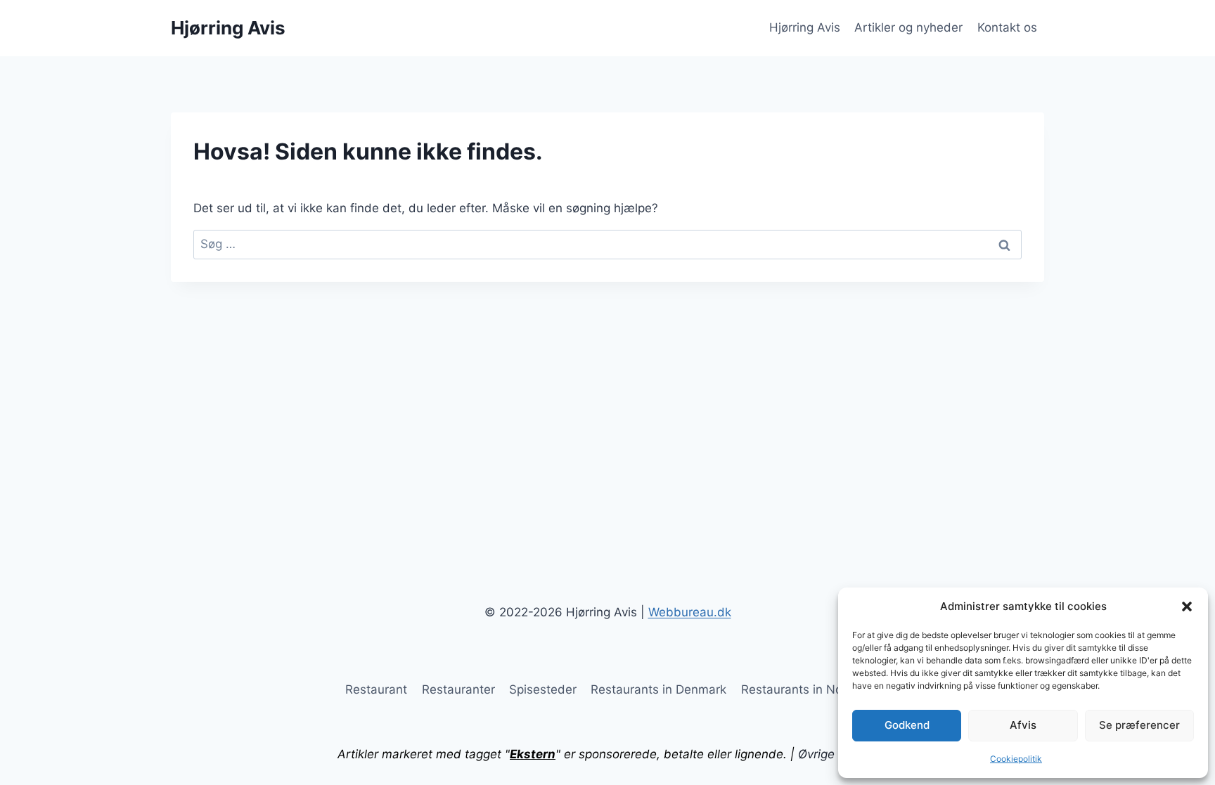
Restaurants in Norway (805, 689)
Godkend (907, 725)
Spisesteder (543, 689)
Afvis (1023, 725)
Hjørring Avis (804, 27)
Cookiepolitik (1016, 758)
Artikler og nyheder (908, 27)
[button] (1187, 606)
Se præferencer (1139, 725)
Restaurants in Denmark (658, 689)
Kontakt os (1007, 27)
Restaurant (376, 689)
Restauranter (458, 689)
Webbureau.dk (689, 612)
